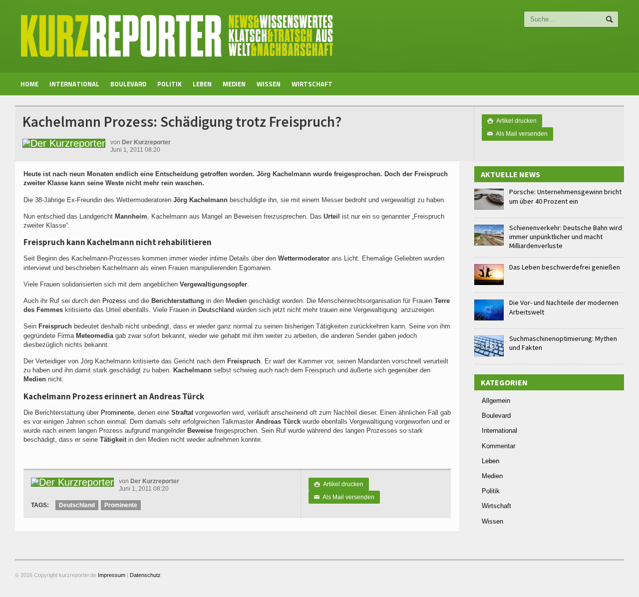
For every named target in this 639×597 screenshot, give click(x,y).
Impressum (111, 575)
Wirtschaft (312, 84)
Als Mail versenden (517, 133)
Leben (202, 84)
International (74, 84)
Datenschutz (145, 575)
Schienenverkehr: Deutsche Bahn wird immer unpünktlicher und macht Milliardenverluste (565, 236)
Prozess (114, 300)
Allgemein (496, 400)
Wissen (269, 84)
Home (29, 84)
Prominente (117, 412)
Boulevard (128, 84)
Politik (169, 84)
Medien (234, 84)
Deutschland (216, 309)
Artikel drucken (512, 120)
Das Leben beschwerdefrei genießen (564, 267)
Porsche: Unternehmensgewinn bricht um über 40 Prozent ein (565, 196)
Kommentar (498, 446)
